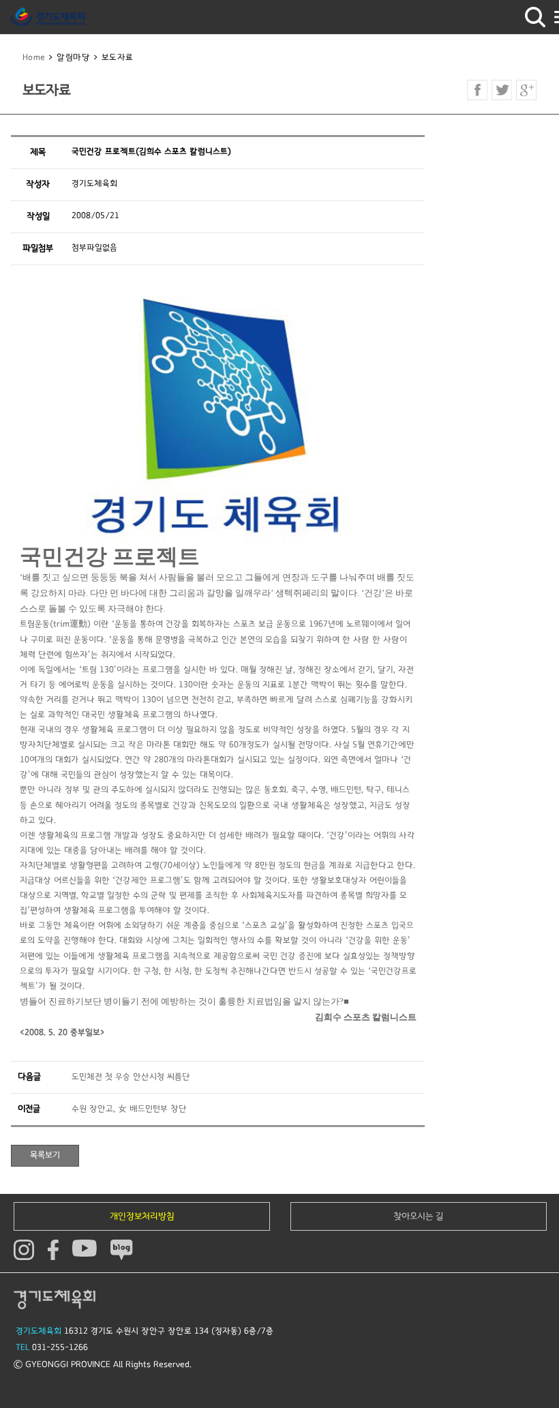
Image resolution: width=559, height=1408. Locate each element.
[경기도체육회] (47, 17)
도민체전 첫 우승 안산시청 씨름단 (131, 1077)
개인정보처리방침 (142, 1216)
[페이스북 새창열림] (477, 90)
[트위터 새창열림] (502, 90)
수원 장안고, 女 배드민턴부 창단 (129, 1109)
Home (34, 57)
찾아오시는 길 (418, 1216)
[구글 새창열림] (526, 90)
